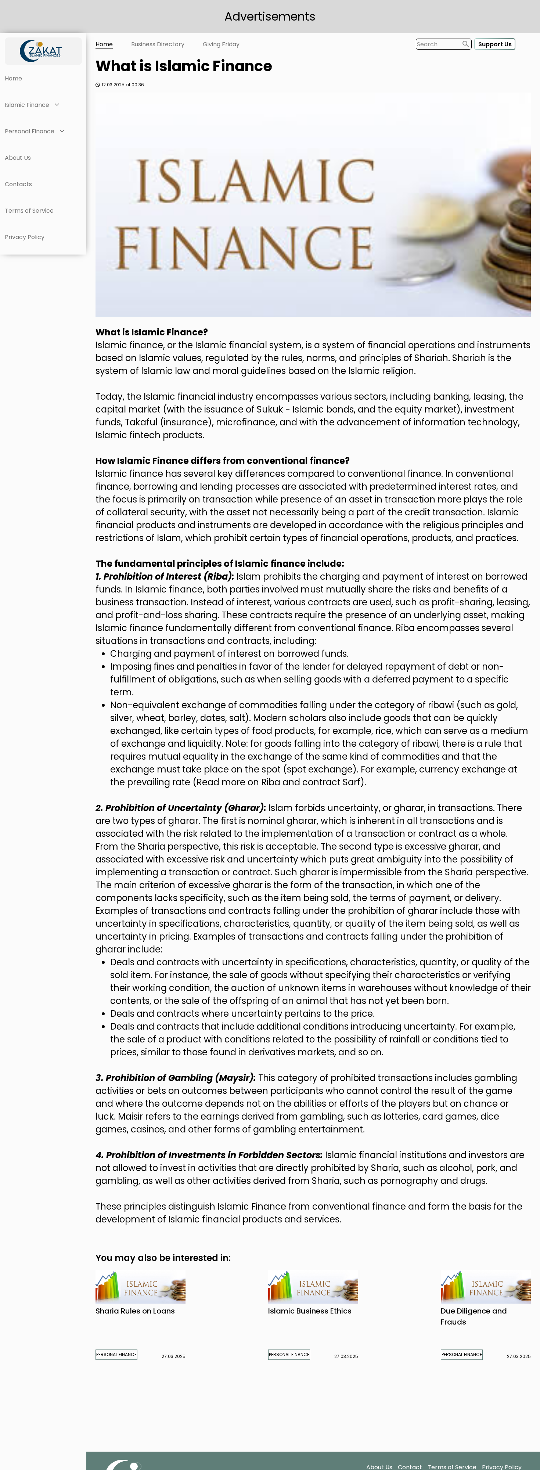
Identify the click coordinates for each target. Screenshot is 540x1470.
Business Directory (157, 44)
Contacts (18, 184)
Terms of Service (29, 210)
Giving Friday (221, 44)
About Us (18, 158)
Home (13, 78)
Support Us (495, 44)
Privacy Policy (24, 237)
